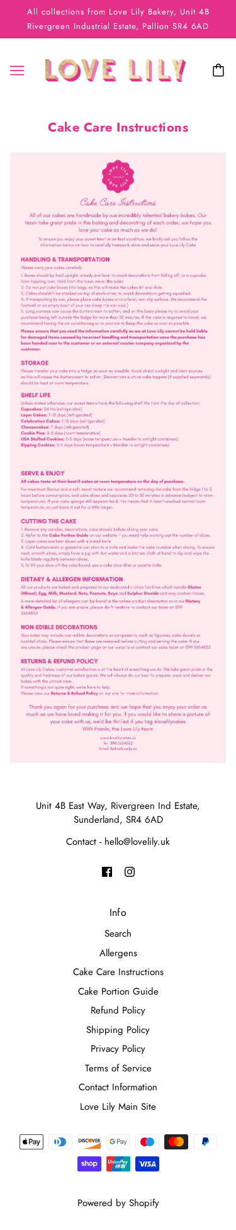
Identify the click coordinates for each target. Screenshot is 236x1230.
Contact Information (118, 1087)
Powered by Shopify (118, 1203)
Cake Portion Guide (118, 991)
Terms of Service (118, 1068)
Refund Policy (118, 1010)
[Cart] (220, 70)
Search (118, 933)
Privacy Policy (118, 1049)
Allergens (118, 953)
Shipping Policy (118, 1030)
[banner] (115, 69)
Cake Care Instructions (118, 972)
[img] (107, 871)
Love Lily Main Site (118, 1107)
